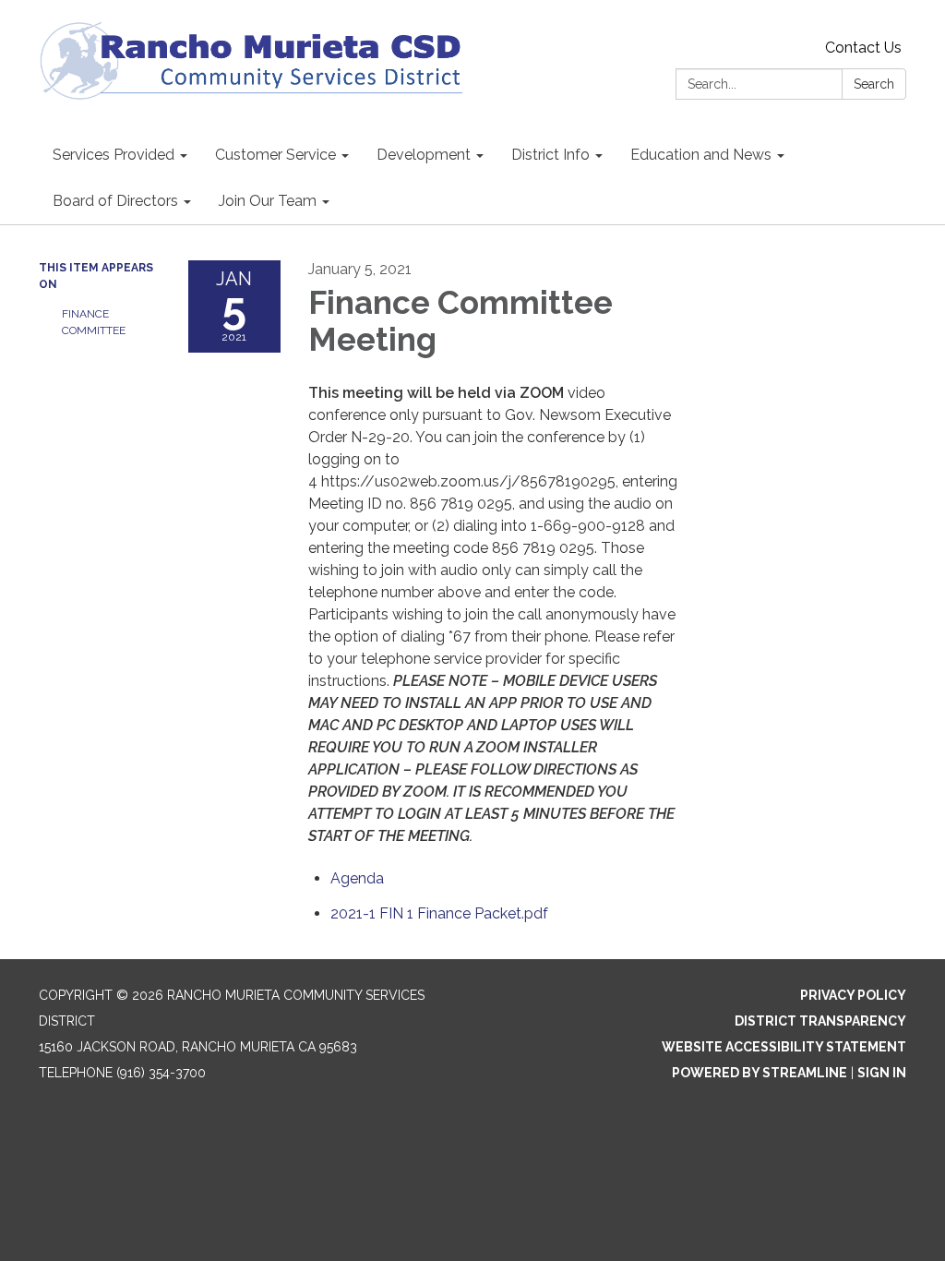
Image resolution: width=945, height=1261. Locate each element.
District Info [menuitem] (550, 154)
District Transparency (820, 1021)
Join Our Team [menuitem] (268, 201)
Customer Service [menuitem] (275, 154)
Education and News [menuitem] (701, 154)
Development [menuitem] (424, 154)
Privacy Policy (853, 995)
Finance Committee (94, 322)
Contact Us (863, 47)
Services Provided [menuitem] (113, 154)
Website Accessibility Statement (784, 1046)
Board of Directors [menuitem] (115, 201)
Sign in (881, 1072)
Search (874, 84)
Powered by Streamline (759, 1072)
